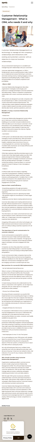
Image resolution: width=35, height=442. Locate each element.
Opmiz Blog (5, 6)
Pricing (5, 421)
